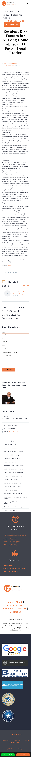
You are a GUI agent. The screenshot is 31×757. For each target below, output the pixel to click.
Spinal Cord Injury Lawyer (12, 458)
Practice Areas (14, 605)
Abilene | (18, 626)
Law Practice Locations (15, 619)
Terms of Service (17, 740)
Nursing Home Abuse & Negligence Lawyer (16, 497)
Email (3, 345)
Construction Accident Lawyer (14, 472)
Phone (4, 339)
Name (4, 332)
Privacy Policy (5, 740)
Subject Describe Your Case (9, 352)
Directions (23, 754)
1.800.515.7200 (12, 426)
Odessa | (23, 624)
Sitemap (27, 740)
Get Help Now (8, 370)
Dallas (5, 624)
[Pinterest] (8, 272)
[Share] (19, 734)
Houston (17, 624)
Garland (23, 626)
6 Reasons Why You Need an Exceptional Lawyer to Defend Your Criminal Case (19, 294)
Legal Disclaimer (15, 742)
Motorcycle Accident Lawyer (13, 451)
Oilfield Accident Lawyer (12, 455)
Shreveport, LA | (15, 628)
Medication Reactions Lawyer (14, 507)
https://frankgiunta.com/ (16, 432)
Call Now (9, 754)
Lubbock (12, 626)
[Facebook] (3, 272)
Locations (8, 608)
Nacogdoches (5, 628)
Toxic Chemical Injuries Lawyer (14, 465)
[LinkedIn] (13, 272)
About (19, 602)
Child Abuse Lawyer (10, 510)
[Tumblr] (10, 272)
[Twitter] (5, 272)
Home (10, 602)
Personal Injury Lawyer (11, 441)
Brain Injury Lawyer (10, 462)
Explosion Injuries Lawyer (12, 483)
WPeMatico (9, 265)
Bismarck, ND (17, 630)
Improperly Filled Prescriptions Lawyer (14, 502)
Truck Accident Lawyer (11, 448)
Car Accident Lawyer (11, 444)
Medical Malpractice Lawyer (13, 493)
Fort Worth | (11, 624)
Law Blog (21, 608)
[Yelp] (21, 734)
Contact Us (12, 24)
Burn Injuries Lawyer (11, 479)
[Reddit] (16, 272)
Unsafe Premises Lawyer (12, 490)
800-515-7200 (16, 20)
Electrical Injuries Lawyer (12, 486)
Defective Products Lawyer (13, 476)
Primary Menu (27, 3)
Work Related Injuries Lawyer (14, 469)
